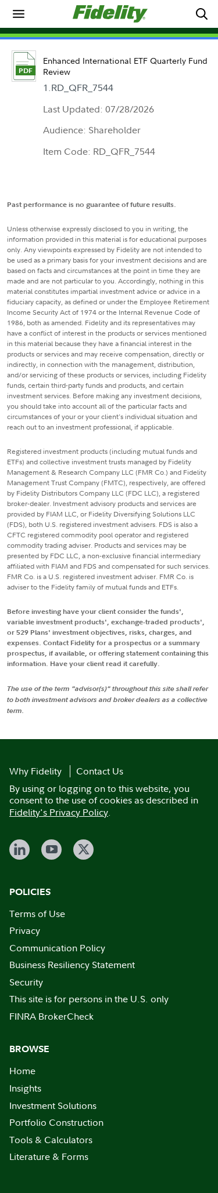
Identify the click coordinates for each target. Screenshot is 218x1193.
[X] (83, 849)
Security (26, 982)
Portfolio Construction (56, 1122)
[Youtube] (51, 849)
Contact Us (99, 771)
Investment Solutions (53, 1105)
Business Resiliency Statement (72, 964)
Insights (25, 1088)
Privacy (24, 930)
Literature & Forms (48, 1156)
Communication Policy (57, 947)
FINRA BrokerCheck (51, 1016)
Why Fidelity (35, 771)
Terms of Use (37, 913)
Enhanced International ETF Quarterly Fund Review (125, 66)
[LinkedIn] (19, 849)
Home (22, 1070)
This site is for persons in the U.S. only (89, 998)
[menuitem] (19, 14)
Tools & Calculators (50, 1139)
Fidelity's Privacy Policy (58, 812)
